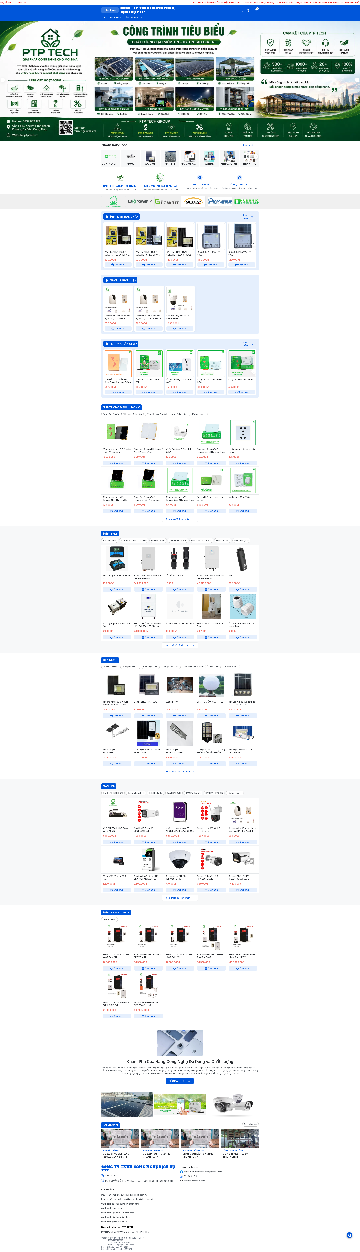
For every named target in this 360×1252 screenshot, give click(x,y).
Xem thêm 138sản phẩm (178, 519)
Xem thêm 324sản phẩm (178, 645)
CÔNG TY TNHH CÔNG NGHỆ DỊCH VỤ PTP (126, 1238)
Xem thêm (245, 216)
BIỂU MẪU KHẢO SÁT (180, 1081)
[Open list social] (349, 1235)
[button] (122, 414)
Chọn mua (119, 264)
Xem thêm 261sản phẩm (178, 898)
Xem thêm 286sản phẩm (178, 771)
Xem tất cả (248, 145)
